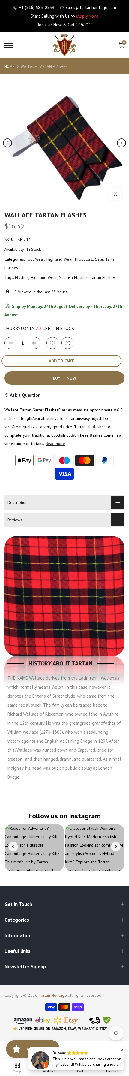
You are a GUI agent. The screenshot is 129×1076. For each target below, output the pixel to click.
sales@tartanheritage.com (91, 7)
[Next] (121, 142)
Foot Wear (35, 259)
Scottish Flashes (73, 277)
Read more (55, 443)
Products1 (84, 259)
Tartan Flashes (103, 277)
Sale (99, 259)
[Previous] (7, 142)
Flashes (21, 277)
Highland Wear (59, 259)
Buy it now (64, 378)
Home (9, 66)
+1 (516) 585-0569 (36, 7)
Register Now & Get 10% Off (64, 25)
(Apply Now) (87, 16)
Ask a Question (25, 395)
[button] (121, 1050)
